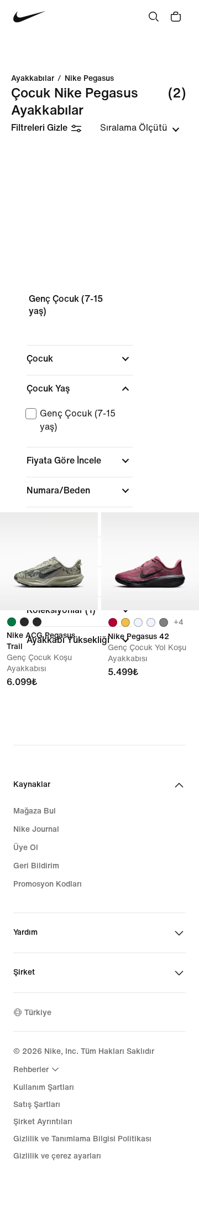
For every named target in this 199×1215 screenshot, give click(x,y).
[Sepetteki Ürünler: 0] (176, 17)
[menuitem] (37, 1069)
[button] (80, 359)
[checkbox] (77, 420)
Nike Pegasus (89, 79)
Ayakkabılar (32, 79)
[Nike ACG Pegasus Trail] (49, 561)
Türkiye (37, 1012)
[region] (99, 473)
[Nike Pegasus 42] (150, 561)
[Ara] (154, 17)
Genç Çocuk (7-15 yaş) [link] (66, 305)
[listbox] (140, 128)
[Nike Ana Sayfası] (29, 17)
